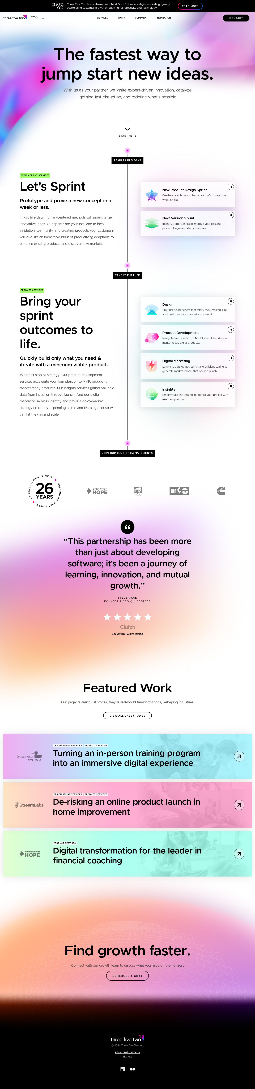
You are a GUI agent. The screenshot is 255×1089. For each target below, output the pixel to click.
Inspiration (164, 18)
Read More (190, 6)
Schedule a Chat (127, 976)
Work (121, 18)
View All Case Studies (127, 716)
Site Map (127, 1057)
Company (141, 18)
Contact (236, 18)
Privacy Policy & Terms (127, 1052)
